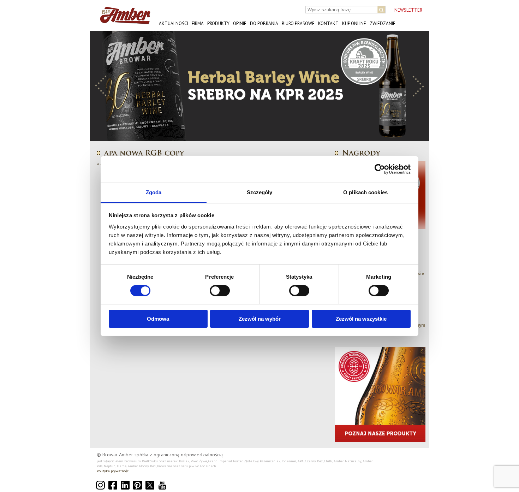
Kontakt (328, 23)
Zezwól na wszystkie (361, 319)
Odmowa (158, 319)
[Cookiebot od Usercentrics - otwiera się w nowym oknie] (380, 169)
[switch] (220, 290)
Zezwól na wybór (260, 319)
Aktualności (173, 23)
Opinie (239, 23)
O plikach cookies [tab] (365, 192)
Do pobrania (264, 23)
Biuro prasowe (298, 23)
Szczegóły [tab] (260, 192)
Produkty (218, 23)
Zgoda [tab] (154, 192)
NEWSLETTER (408, 10)
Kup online (354, 23)
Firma (198, 23)
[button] (101, 86)
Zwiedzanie (382, 23)
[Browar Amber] (122, 21)
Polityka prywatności (113, 471)
